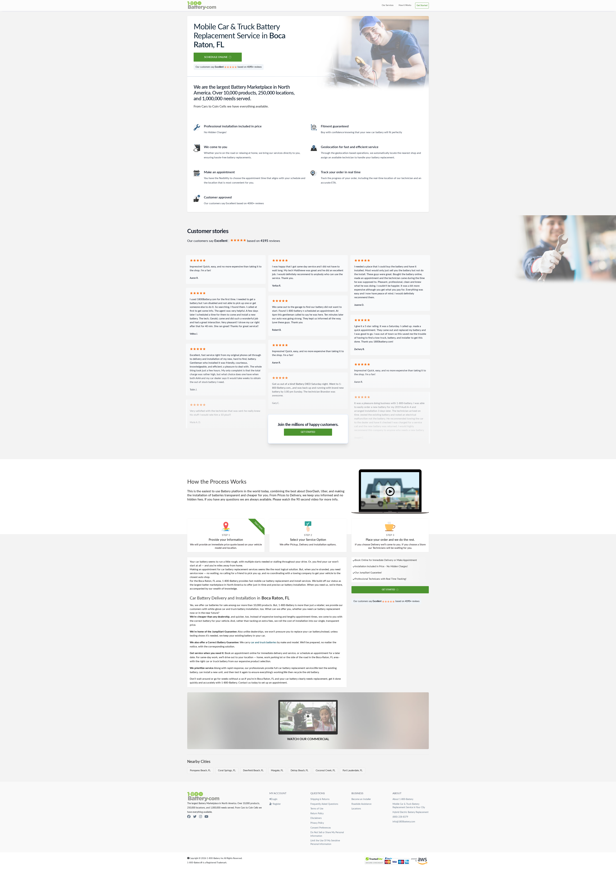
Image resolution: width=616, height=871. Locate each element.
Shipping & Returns (319, 799)
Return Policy (317, 813)
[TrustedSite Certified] (374, 860)
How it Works (405, 5)
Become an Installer (361, 799)
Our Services (388, 5)
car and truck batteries (263, 642)
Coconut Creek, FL (325, 770)
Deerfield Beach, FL (253, 770)
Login (274, 799)
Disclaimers (316, 818)
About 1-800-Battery (403, 799)
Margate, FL (277, 770)
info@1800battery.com (404, 821)
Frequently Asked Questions (324, 804)
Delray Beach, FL (299, 770)
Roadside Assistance (361, 804)
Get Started (422, 5)
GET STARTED (308, 432)
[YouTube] (206, 817)
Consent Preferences (320, 828)
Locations (356, 808)
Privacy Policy (317, 823)
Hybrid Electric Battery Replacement (410, 812)
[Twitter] (195, 817)
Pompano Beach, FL (200, 770)
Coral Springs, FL (227, 770)
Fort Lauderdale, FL (353, 770)
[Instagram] (200, 817)
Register (276, 804)
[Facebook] (189, 817)
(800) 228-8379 (400, 817)
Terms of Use (316, 808)
